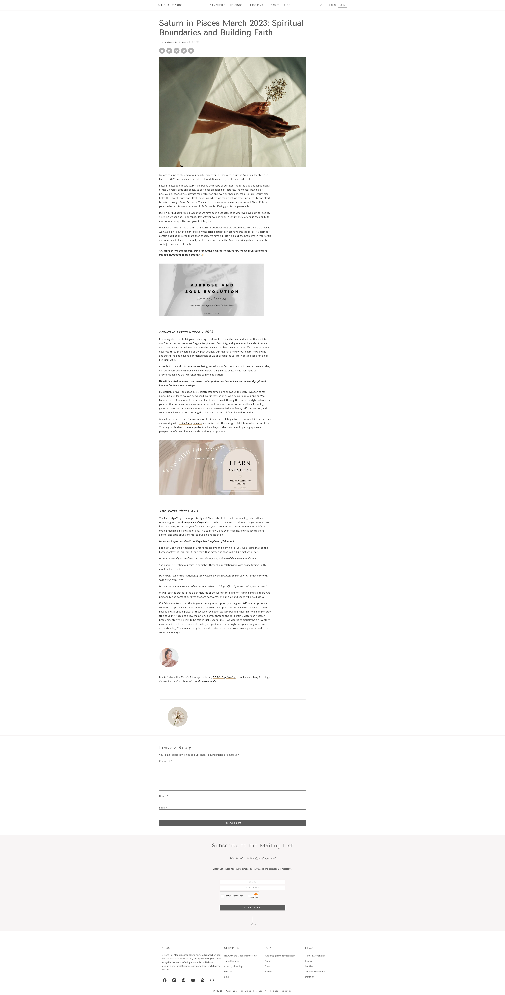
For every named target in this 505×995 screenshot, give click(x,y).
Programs (256, 5)
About (275, 5)
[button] (162, 51)
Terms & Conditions (315, 955)
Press (267, 966)
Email (163, 807)
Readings (236, 5)
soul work (216, 958)
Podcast (228, 971)
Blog (287, 5)
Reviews (268, 971)
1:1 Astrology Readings (224, 677)
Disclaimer (310, 976)
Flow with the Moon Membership (200, 681)
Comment (165, 761)
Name (163, 796)
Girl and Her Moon (170, 5)
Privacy (308, 961)
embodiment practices (190, 423)
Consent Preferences (315, 971)
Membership (217, 5)
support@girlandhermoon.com (280, 955)
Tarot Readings (182, 966)
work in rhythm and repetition (193, 522)
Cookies (309, 966)
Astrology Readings (201, 966)
